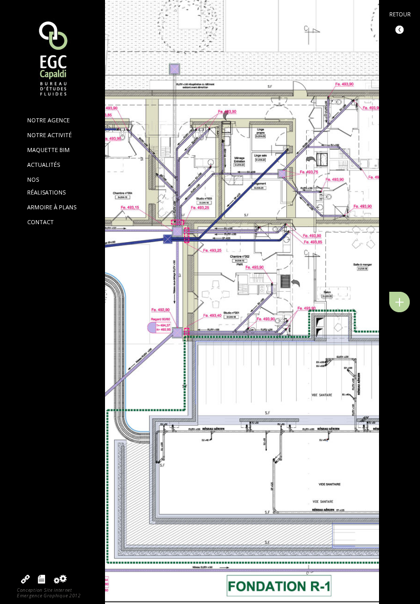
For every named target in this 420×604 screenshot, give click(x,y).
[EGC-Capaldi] (52, 59)
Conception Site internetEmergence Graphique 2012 (49, 593)
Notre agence (48, 120)
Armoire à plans (51, 207)
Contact (40, 222)
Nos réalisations (46, 186)
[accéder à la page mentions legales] (41, 581)
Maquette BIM (48, 150)
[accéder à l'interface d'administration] (60, 581)
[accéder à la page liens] (25, 581)
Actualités (43, 164)
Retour (400, 14)
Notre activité (49, 135)
